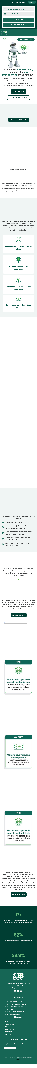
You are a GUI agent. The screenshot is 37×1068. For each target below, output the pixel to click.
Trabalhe (12, 2)
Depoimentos (9, 1029)
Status (23, 2)
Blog (6, 1026)
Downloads (18, 2)
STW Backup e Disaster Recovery (16, 1004)
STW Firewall (9, 1009)
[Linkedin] (18, 991)
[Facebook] (15, 991)
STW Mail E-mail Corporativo (14, 1011)
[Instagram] (21, 991)
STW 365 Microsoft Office (13, 1001)
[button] (34, 33)
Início (7, 1021)
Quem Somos (9, 1024)
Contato (8, 1034)
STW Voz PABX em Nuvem (13, 1014)
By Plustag (18, 1059)
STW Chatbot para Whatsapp (14, 1006)
